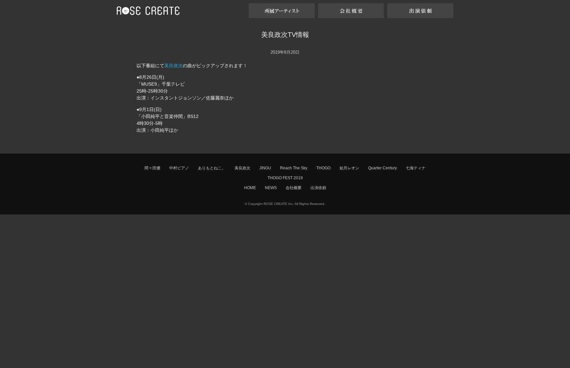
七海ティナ (416, 168)
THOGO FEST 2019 (285, 178)
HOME (250, 187)
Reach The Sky (293, 168)
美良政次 (173, 65)
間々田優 (152, 168)
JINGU (265, 168)
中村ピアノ (179, 168)
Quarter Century (382, 168)
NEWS (271, 187)
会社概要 (293, 187)
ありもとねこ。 (212, 168)
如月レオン (349, 168)
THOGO (323, 168)
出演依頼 (318, 187)
